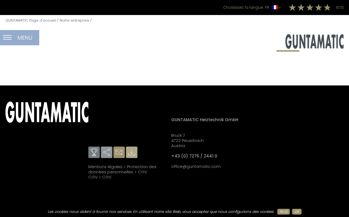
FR (246, 7)
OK (296, 211)
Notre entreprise (74, 20)
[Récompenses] (94, 153)
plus (283, 211)
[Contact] (119, 153)
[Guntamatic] (310, 50)
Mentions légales (105, 167)
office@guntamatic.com (196, 166)
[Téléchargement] (132, 153)
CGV (142, 172)
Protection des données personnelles (122, 169)
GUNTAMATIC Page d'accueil (30, 20)
